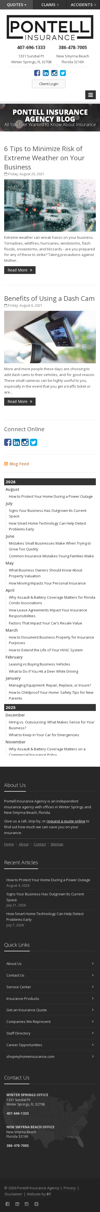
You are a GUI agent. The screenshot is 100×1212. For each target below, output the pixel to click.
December (15, 715)
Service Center (18, 986)
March (12, 630)
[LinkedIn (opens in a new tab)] (46, 72)
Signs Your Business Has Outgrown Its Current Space (45, 899)
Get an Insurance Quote (26, 1009)
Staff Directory (18, 1033)
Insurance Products (22, 998)
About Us (14, 963)
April (10, 590)
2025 (11, 707)
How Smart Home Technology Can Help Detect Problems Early (45, 919)
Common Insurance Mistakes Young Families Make (51, 555)
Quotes (15, 4)
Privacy (70, 1187)
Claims (48, 4)
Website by (39, 1193)
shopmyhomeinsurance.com (30, 1056)
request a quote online (66, 821)
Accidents (82, 4)
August (12, 489)
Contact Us (15, 975)
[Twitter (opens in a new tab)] (63, 72)
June (10, 536)
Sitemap (57, 844)
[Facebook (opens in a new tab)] (37, 72)
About (24, 844)
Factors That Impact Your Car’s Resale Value (45, 623)
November (16, 742)
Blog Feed (19, 463)
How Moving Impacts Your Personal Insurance (47, 583)
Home (9, 844)
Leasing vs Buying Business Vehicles (39, 664)
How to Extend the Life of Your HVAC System (46, 649)
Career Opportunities (24, 1044)
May (10, 563)
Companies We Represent (28, 1021)
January (13, 678)
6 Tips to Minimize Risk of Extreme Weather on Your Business (44, 157)
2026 (11, 481)
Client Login (48, 83)
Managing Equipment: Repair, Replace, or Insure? (50, 685)
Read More (18, 270)
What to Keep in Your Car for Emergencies (44, 734)
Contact (40, 844)
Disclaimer (13, 1193)
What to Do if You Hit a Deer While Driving (43, 671)
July (9, 503)
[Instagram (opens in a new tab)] (54, 72)
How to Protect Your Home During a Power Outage (51, 496)
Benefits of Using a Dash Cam (49, 298)
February (14, 657)
